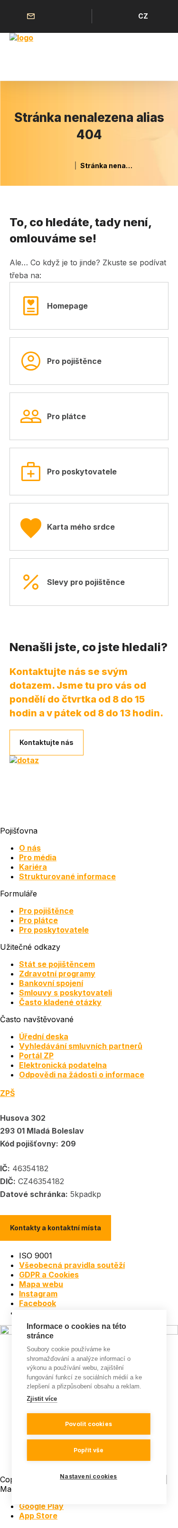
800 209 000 (55, 16)
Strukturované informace (67, 876)
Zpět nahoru (159, 1508)
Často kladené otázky (60, 1002)
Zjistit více (42, 1398)
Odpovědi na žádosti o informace (81, 1074)
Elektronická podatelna (63, 1065)
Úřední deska (43, 1036)
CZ (143, 16)
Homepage (67, 306)
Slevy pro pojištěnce (86, 582)
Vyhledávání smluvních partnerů (80, 1046)
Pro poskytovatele (82, 471)
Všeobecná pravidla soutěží (72, 1265)
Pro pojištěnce (74, 361)
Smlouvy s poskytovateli (65, 992)
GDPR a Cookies (49, 1274)
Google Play (41, 1506)
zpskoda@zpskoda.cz (33, 16)
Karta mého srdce (81, 527)
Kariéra (33, 867)
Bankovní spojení (51, 983)
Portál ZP (36, 1055)
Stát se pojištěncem (57, 964)
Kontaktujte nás (46, 742)
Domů (66, 165)
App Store (38, 1515)
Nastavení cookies (88, 1476)
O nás (30, 848)
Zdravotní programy (57, 973)
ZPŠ (7, 1093)
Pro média (37, 857)
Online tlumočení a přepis (77, 16)
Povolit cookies (88, 1423)
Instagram (38, 1293)
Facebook (37, 1303)
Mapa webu (41, 1284)
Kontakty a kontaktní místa (55, 1228)
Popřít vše (89, 1450)
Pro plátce (66, 416)
